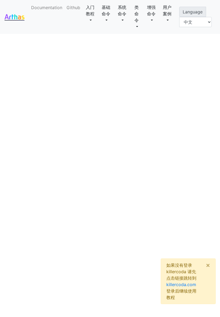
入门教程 (90, 10)
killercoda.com (181, 284)
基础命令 (106, 10)
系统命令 (122, 10)
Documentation (47, 7)
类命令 (136, 14)
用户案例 (167, 10)
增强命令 (151, 10)
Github (73, 7)
